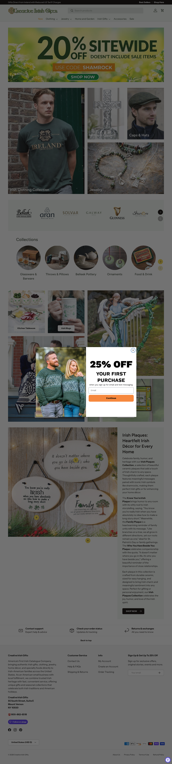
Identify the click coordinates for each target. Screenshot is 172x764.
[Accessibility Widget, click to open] (168, 760)
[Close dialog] (133, 350)
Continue (111, 398)
